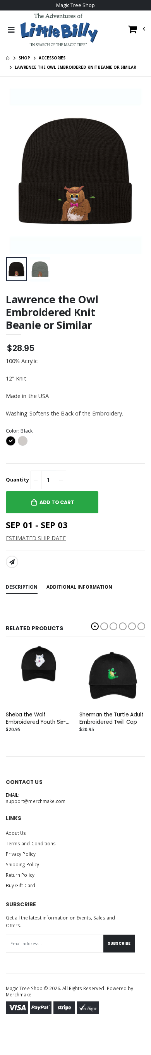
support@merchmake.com (35, 801)
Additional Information (79, 587)
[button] (136, 31)
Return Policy (20, 875)
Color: (19, 431)
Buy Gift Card (20, 885)
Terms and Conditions (31, 843)
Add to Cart (56, 502)
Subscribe (119, 943)
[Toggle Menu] (11, 30)
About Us (16, 833)
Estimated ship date (36, 538)
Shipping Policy (22, 864)
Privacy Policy (21, 854)
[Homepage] (8, 58)
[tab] (22, 587)
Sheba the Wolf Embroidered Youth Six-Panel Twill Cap (36, 718)
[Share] (12, 562)
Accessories (52, 58)
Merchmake (19, 994)
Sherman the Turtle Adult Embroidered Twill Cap (111, 718)
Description (22, 587)
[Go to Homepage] (59, 29)
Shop (24, 58)
